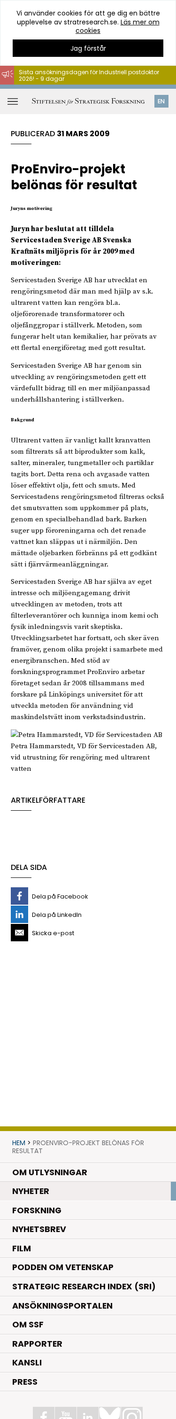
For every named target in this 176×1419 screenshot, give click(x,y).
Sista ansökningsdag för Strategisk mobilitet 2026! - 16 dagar (93, 89)
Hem (18, 1143)
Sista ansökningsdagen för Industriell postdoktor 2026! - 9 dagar (89, 75)
